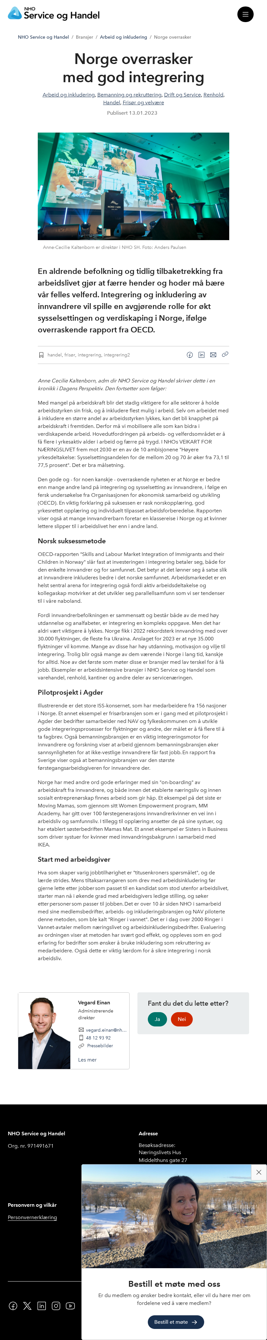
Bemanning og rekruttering (129, 95)
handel (55, 355)
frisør (69, 355)
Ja (157, 1019)
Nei (182, 1019)
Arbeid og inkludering (123, 37)
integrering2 (117, 355)
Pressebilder (99, 1046)
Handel (111, 102)
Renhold (213, 95)
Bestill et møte (171, 1322)
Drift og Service (182, 95)
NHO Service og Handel (43, 37)
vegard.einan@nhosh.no (107, 1030)
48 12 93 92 (98, 1038)
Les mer (87, 1060)
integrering (89, 355)
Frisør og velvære (143, 102)
